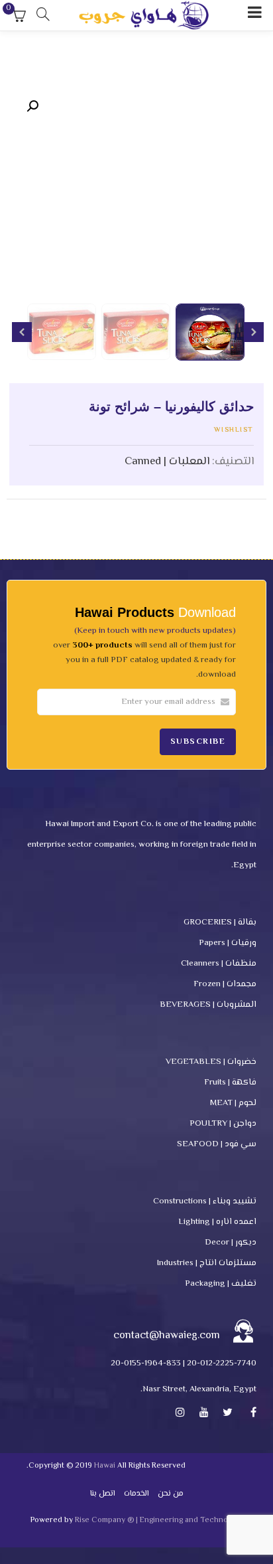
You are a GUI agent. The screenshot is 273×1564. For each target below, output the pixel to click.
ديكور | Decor (230, 1242)
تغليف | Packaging (220, 1283)
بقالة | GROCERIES (220, 922)
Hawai (104, 1466)
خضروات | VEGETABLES (211, 1062)
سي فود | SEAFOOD (216, 1144)
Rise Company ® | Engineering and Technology (159, 1520)
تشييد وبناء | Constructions (204, 1201)
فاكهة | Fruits (230, 1082)
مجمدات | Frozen (224, 984)
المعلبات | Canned (167, 461)
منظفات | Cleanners (218, 963)
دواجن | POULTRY (223, 1123)
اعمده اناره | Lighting (217, 1222)
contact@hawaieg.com (166, 1336)
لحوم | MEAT (233, 1103)
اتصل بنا (102, 1494)
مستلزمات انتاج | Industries (206, 1263)
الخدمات (136, 1494)
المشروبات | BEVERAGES (208, 1004)
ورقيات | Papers (227, 943)
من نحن (171, 1494)
